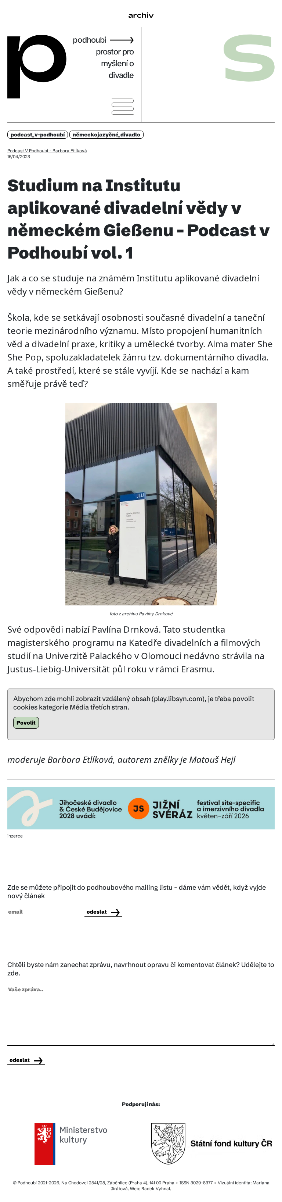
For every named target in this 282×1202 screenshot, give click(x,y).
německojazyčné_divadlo (106, 134)
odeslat (97, 911)
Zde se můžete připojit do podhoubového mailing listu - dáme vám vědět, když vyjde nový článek (136, 891)
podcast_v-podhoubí (38, 134)
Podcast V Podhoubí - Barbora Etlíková (47, 150)
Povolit (26, 722)
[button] (141, 17)
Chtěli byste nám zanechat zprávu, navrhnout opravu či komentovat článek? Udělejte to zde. (140, 968)
